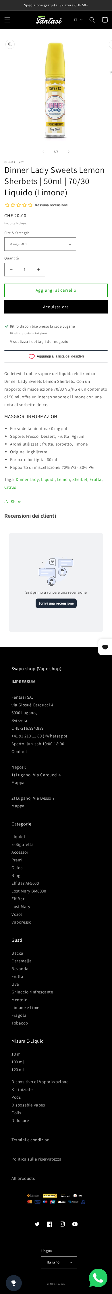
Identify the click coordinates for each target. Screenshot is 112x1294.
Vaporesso (21, 922)
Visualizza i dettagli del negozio (39, 341)
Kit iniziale (21, 1089)
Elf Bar (17, 898)
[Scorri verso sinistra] (43, 151)
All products (23, 1178)
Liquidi (48, 479)
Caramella (21, 961)
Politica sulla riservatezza (36, 1159)
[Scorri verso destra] (68, 151)
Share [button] (16, 501)
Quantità (11, 258)
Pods (16, 1097)
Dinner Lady (27, 479)
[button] (7, 20)
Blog (15, 875)
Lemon (63, 479)
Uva (15, 984)
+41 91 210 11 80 (26, 736)
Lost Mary (20, 906)
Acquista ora (56, 306)
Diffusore (20, 1120)
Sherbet (79, 479)
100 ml (17, 1061)
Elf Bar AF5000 (25, 883)
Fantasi (61, 1283)
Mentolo (19, 999)
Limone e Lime (25, 1007)
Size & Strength (16, 232)
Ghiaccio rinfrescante (32, 992)
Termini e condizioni (31, 1139)
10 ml (16, 1054)
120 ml (17, 1069)
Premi (17, 860)
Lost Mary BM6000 (28, 891)
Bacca (17, 953)
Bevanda (19, 968)
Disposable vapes (28, 1105)
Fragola (18, 1015)
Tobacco (19, 1023)
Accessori (20, 852)
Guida (17, 867)
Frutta (96, 479)
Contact (19, 751)
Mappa (18, 782)
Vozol (16, 914)
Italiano (53, 1262)
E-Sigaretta (22, 844)
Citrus (10, 487)
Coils (16, 1112)
